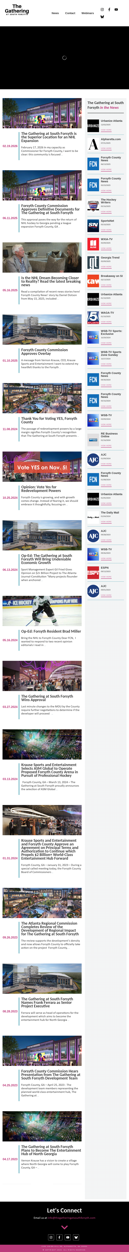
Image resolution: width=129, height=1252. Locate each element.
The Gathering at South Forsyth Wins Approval (42, 693)
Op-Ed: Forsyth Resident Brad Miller (42, 626)
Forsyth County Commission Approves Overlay (42, 346)
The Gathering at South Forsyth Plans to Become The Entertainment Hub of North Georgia (42, 1145)
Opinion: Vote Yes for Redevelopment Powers (42, 484)
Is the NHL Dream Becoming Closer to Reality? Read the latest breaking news (42, 276)
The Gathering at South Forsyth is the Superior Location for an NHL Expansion (42, 132)
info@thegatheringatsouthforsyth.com (71, 1218)
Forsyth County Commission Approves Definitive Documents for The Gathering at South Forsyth (42, 204)
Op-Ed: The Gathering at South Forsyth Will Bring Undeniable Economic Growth (42, 555)
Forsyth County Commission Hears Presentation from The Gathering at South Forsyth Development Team (42, 1071)
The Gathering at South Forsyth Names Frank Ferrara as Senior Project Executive (42, 997)
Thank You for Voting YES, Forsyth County (42, 415)
